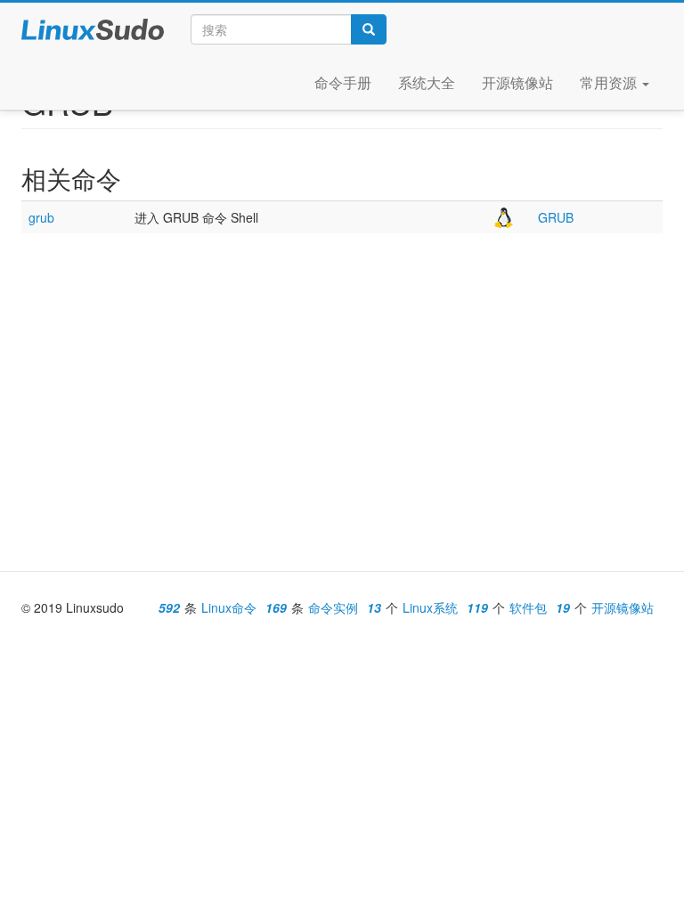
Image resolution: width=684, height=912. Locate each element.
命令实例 (333, 607)
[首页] (101, 29)
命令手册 (342, 82)
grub (41, 217)
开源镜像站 (517, 82)
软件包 (528, 607)
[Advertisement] (342, 376)
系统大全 (426, 82)
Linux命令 (228, 607)
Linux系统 (430, 607)
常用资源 (610, 82)
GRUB (556, 217)
